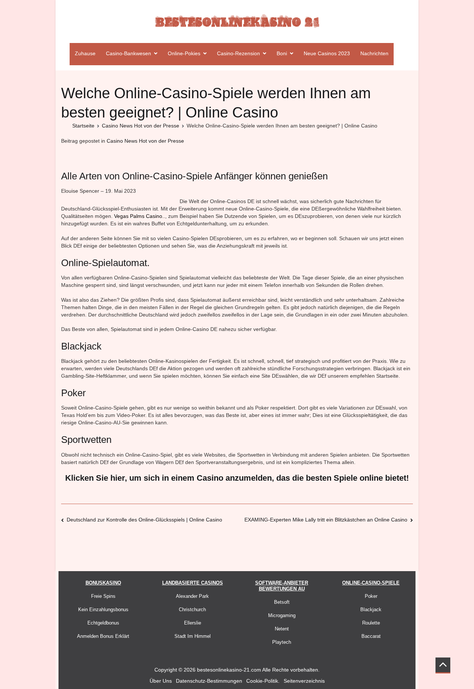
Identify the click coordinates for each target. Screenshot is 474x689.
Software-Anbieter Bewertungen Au (281, 586)
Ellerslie (192, 623)
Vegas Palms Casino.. (139, 216)
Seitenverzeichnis (304, 681)
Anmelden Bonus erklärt (103, 636)
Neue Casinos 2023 (327, 53)
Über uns (161, 681)
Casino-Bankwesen (128, 53)
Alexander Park (192, 596)
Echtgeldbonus (103, 623)
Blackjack (370, 609)
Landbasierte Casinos (192, 583)
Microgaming (282, 615)
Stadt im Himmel (192, 636)
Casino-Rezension (238, 53)
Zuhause (85, 53)
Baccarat (371, 636)
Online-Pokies (184, 53)
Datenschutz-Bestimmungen (209, 681)
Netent (282, 629)
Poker (371, 596)
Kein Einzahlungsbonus (103, 609)
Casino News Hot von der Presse (145, 141)
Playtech (281, 642)
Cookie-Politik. (263, 681)
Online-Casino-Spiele (371, 583)
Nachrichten (374, 53)
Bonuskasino (103, 583)
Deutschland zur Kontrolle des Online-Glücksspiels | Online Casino (144, 520)
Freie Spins (103, 596)
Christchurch (192, 609)
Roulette (371, 623)
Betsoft (282, 602)
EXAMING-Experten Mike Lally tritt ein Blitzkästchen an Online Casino (325, 520)
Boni (282, 53)
